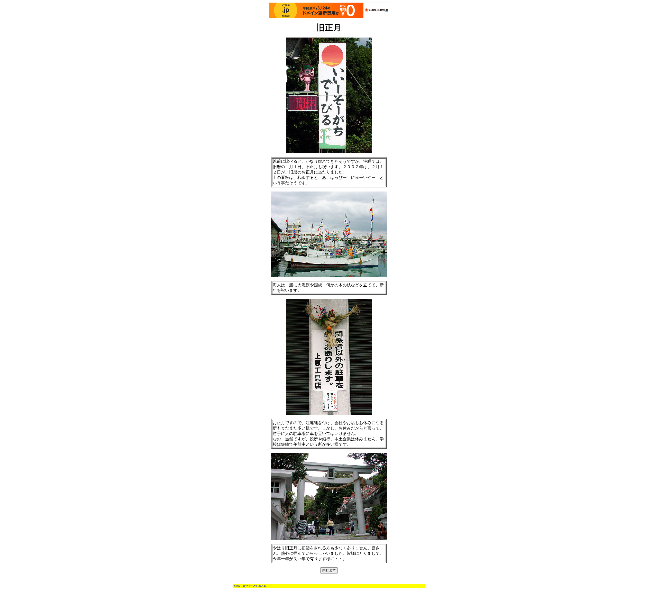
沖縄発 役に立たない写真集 (249, 586)
